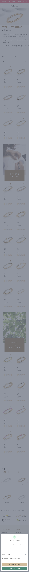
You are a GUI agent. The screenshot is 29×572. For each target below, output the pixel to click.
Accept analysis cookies (14, 568)
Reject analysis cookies (14, 564)
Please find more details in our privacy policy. (11, 558)
